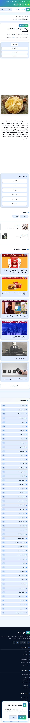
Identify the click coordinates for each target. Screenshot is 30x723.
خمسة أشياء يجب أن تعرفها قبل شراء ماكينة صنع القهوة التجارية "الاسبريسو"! (15, 271)
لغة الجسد (26, 685)
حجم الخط (14, 44)
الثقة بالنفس (25, 680)
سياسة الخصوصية (24, 660)
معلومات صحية (24, 697)
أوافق (21, 717)
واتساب (14, 190)
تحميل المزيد (14, 386)
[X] (23, 4)
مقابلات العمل (25, 682)
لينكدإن (13, 199)
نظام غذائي (25, 700)
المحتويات (14, 48)
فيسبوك (14, 181)
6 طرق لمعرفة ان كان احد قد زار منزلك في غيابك (15, 316)
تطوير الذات (25, 677)
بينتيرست (14, 204)
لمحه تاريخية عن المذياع (21, 358)
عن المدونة (25, 654)
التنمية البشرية (25, 675)
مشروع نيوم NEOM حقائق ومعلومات (18, 337)
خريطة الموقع (25, 665)
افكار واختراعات (23, 25)
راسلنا (27, 657)
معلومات (15, 216)
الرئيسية (26, 652)
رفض (12, 717)
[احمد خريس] (28, 4)
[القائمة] (2, 9)
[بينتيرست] (20, 4)
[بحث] (10, 9)
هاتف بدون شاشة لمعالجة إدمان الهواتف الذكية (14, 379)
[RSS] (14, 4)
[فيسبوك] (26, 4)
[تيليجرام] (17, 4)
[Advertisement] (15, 75)
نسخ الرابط (14, 52)
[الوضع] (6, 9)
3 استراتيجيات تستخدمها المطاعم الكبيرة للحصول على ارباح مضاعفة (14, 294)
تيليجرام (13, 194)
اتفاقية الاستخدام (24, 662)
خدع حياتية (26, 688)
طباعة (14, 56)
